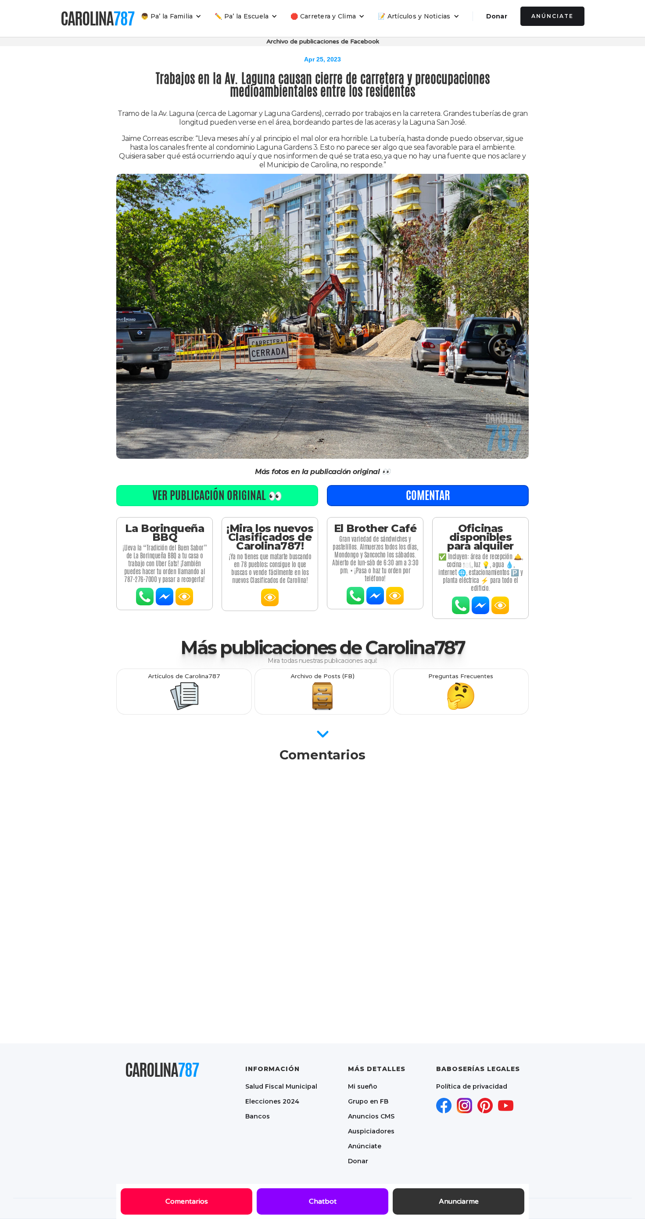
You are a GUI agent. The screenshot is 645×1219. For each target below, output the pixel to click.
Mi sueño (362, 1086)
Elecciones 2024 (272, 1101)
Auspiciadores (371, 1131)
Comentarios (186, 1201)
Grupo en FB (368, 1101)
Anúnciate (552, 16)
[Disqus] (322, 879)
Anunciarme (459, 1201)
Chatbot (323, 1201)
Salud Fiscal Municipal (281, 1086)
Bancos (257, 1116)
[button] (171, 16)
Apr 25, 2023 (322, 59)
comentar (428, 495)
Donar (496, 16)
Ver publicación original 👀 (217, 495)
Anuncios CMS (371, 1116)
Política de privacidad (471, 1086)
